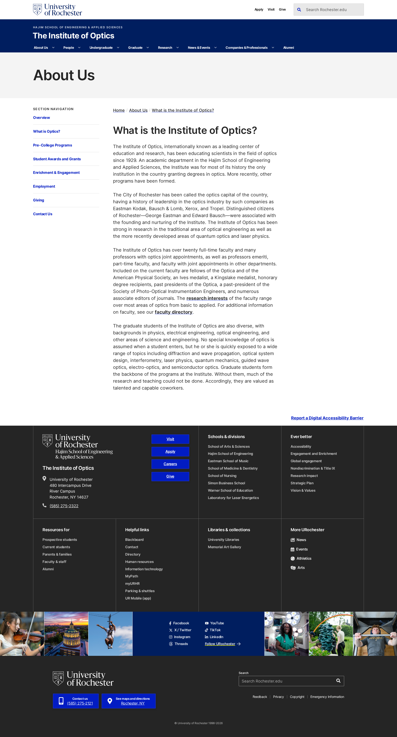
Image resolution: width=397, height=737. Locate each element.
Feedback (260, 696)
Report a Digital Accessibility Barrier (327, 418)
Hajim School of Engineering (230, 453)
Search (244, 672)
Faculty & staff (54, 561)
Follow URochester (220, 643)
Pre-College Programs (52, 145)
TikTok (215, 630)
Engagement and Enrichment (314, 453)
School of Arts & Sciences (229, 446)
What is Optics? (46, 131)
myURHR (132, 583)
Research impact (304, 475)
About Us (41, 47)
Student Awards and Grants (57, 158)
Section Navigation (53, 109)
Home (119, 110)
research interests (207, 298)
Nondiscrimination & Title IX (313, 468)
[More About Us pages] (53, 47)
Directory (132, 554)
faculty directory (174, 312)
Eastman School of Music (228, 461)
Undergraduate (101, 47)
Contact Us (42, 213)
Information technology (144, 569)
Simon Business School (226, 483)
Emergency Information (327, 696)
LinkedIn (216, 636)
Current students (56, 547)
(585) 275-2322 (64, 505)
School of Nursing (222, 475)
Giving (38, 200)
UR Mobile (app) (138, 598)
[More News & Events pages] (215, 47)
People (68, 47)
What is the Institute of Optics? (183, 110)
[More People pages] (79, 47)
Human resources (139, 561)
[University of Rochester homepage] (57, 9)
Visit (271, 9)
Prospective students (60, 539)
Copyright (297, 696)
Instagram (182, 636)
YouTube (217, 623)
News (301, 539)
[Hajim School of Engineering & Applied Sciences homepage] (78, 446)
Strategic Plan (302, 483)
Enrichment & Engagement (56, 172)
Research (165, 47)
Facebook (181, 623)
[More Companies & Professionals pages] (273, 47)
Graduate (135, 47)
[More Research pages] (177, 47)
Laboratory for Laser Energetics (233, 497)
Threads (181, 643)
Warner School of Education (230, 490)
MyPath (131, 576)
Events (302, 549)
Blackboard (134, 539)
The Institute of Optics (73, 36)
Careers (170, 463)
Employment (44, 186)
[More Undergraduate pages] (118, 47)
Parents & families (57, 554)
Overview (41, 117)
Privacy (278, 696)
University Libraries (223, 539)
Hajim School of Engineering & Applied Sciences (78, 27)
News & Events (199, 47)
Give (282, 9)
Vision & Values (303, 490)
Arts (301, 567)
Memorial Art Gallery (224, 547)
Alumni (288, 47)
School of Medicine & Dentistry (233, 468)
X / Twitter (182, 630)
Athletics (304, 558)
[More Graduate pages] (148, 47)
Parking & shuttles (140, 590)
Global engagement (306, 461)
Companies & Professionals (246, 47)
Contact (131, 547)
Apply (259, 9)
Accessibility (301, 446)
